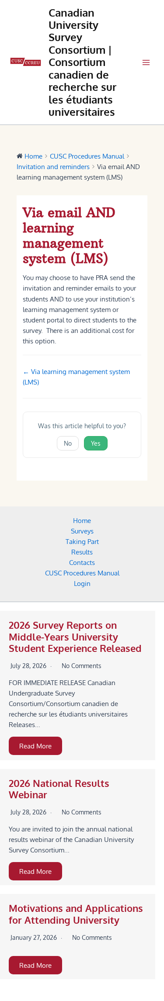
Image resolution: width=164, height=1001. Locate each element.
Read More (35, 746)
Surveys (82, 531)
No (68, 443)
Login (82, 583)
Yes (96, 443)
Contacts (82, 562)
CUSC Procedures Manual (82, 573)
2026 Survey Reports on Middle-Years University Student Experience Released (75, 636)
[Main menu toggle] (146, 62)
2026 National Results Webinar (59, 788)
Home (82, 520)
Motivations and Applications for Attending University (76, 913)
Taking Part (82, 541)
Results (82, 552)
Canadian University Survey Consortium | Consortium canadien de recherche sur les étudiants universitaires (82, 62)
